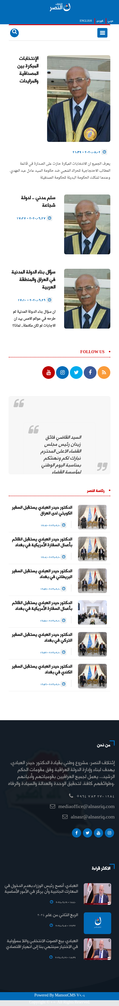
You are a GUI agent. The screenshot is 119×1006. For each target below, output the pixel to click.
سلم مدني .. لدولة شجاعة (38, 202)
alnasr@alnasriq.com (93, 817)
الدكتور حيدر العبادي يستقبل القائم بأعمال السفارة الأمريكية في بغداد (42, 542)
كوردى (99, 21)
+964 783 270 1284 (95, 796)
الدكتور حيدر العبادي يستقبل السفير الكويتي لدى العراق (42, 511)
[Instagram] (109, 834)
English (86, 21)
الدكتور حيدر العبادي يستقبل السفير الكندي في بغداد (42, 670)
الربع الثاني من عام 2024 (57, 915)
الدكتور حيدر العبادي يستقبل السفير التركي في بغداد (42, 638)
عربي (110, 21)
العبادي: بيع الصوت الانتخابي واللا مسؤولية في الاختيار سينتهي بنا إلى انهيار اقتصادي (42, 944)
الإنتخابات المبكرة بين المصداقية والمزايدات (27, 70)
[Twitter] (87, 834)
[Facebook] (76, 834)
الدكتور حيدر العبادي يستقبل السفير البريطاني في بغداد (42, 574)
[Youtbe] (98, 834)
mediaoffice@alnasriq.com (86, 807)
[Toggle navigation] (102, 33)
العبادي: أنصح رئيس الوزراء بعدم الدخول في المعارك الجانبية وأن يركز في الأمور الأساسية (41, 889)
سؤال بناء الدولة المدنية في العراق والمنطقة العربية (33, 280)
